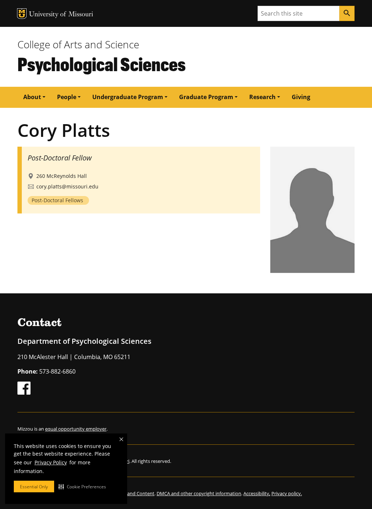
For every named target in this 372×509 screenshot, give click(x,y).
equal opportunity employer (75, 428)
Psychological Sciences (101, 64)
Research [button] (262, 97)
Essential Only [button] (34, 487)
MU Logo (22, 13)
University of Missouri (61, 15)
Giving (301, 97)
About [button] (32, 97)
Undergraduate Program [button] (127, 97)
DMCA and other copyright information (199, 493)
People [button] (66, 97)
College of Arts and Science (78, 44)
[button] (82, 486)
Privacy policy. (286, 493)
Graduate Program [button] (206, 97)
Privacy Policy (51, 462)
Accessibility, (256, 493)
